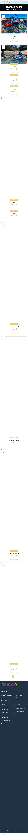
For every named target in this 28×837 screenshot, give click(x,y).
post (14, 36)
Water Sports (14, 33)
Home (6, 9)
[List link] (7, 704)
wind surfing (14, 667)
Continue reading (14, 41)
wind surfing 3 (14, 440)
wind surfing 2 (14, 327)
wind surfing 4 (14, 554)
